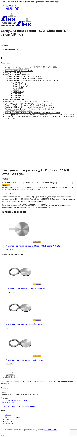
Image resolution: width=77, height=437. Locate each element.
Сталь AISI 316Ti (19, 96)
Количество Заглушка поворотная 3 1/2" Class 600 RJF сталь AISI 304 (29, 183)
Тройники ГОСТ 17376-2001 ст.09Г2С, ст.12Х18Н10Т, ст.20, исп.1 (29, 107)
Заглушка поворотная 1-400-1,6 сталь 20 (25, 288)
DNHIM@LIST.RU (11, 5)
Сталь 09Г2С (18, 82)
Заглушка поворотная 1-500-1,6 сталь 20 (25, 360)
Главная (8, 415)
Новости (8, 421)
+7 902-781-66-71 (11, 9)
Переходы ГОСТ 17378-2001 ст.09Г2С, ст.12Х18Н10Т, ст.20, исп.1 (29, 105)
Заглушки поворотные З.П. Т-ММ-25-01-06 (25, 78)
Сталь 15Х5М (18, 88)
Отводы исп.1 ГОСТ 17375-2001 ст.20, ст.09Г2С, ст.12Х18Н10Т (28, 103)
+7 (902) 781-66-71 (22, 400)
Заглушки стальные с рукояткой (17, 99)
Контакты (9, 424)
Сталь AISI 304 (18, 92)
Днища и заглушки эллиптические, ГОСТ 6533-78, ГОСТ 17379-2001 (31, 67)
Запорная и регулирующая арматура (19, 71)
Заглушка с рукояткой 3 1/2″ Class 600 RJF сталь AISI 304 (33, 246)
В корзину (6, 185)
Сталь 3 (16, 90)
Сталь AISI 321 (18, 94)
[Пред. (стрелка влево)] (1, 435)
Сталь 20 (16, 97)
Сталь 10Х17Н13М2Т (20, 86)
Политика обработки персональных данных (18, 406)
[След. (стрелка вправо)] (3, 435)
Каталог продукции (12, 417)
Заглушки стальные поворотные (17, 75)
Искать (3, 54)
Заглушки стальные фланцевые (16, 73)
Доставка (8, 426)
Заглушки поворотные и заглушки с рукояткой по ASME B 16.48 (33, 80)
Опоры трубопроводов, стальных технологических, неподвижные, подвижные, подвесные (39, 115)
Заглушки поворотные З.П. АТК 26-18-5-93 (25, 76)
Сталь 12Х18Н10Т (19, 84)
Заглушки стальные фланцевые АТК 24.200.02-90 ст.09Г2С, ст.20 (30, 109)
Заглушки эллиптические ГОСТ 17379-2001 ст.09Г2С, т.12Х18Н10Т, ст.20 (32, 113)
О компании (9, 419)
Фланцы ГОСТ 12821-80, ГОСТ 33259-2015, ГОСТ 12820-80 (27, 101)
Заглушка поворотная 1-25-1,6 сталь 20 (25, 324)
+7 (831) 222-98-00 (12, 7)
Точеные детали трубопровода (17, 69)
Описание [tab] (10, 193)
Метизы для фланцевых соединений (18, 111)
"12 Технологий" (50, 430)
